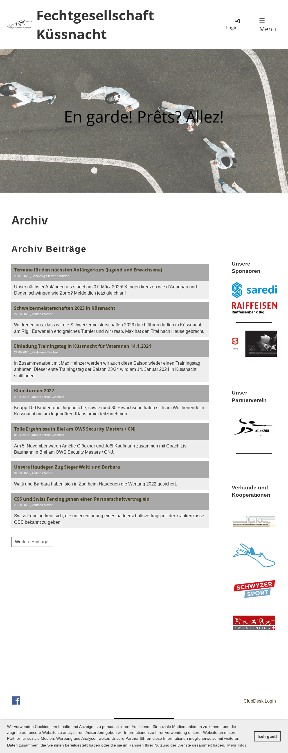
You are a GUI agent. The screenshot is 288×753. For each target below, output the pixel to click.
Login (232, 27)
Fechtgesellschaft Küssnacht (95, 24)
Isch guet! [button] (267, 736)
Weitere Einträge (31, 541)
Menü (267, 28)
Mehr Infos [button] (236, 745)
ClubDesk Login (259, 701)
